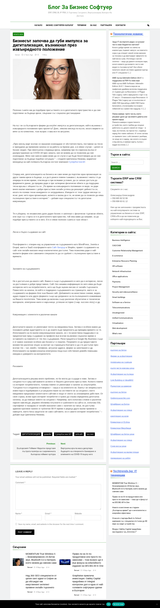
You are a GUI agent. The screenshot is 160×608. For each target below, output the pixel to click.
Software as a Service (121, 302)
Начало (38, 25)
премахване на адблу (120, 458)
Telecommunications (121, 307)
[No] (157, 604)
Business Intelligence (121, 240)
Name (18, 513)
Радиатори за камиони (120, 386)
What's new (18, 34)
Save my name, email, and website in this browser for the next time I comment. (51, 524)
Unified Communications (122, 318)
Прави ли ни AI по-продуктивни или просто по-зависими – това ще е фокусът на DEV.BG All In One (130, 500)
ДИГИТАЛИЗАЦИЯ (31, 434)
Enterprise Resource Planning (124, 261)
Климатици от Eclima (120, 422)
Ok (109, 604)
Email (48, 513)
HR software (117, 266)
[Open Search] (144, 25)
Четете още (118, 604)
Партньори (106, 25)
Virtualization (117, 323)
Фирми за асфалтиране (121, 356)
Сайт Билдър (58, 247)
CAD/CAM (116, 245)
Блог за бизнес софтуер (80, 7)
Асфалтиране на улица (121, 410)
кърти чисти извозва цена (122, 368)
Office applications (120, 276)
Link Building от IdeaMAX (121, 380)
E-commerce (117, 256)
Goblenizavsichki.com (120, 398)
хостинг (90, 434)
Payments (116, 282)
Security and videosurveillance (125, 292)
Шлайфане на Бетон (120, 404)
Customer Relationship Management (127, 251)
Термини (81, 25)
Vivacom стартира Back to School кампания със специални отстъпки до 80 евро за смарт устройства (129, 521)
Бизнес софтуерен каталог (59, 25)
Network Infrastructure (121, 271)
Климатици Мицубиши (120, 428)
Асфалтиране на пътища (122, 374)
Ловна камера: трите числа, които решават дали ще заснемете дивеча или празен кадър (129, 117)
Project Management (121, 287)
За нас (93, 25)
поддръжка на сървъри (121, 362)
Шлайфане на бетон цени (122, 434)
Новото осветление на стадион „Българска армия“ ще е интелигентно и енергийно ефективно (129, 510)
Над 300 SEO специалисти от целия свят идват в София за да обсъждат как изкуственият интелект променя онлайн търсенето (41, 581)
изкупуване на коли (119, 416)
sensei (17, 55)
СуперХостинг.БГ (77, 162)
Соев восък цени (118, 446)
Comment (20, 482)
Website (78, 513)
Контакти (121, 25)
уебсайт (79, 434)
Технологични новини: (128, 34)
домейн (47, 434)
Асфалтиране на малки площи (124, 452)
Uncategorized (118, 313)
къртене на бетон (118, 350)
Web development (119, 328)
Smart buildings (118, 297)
